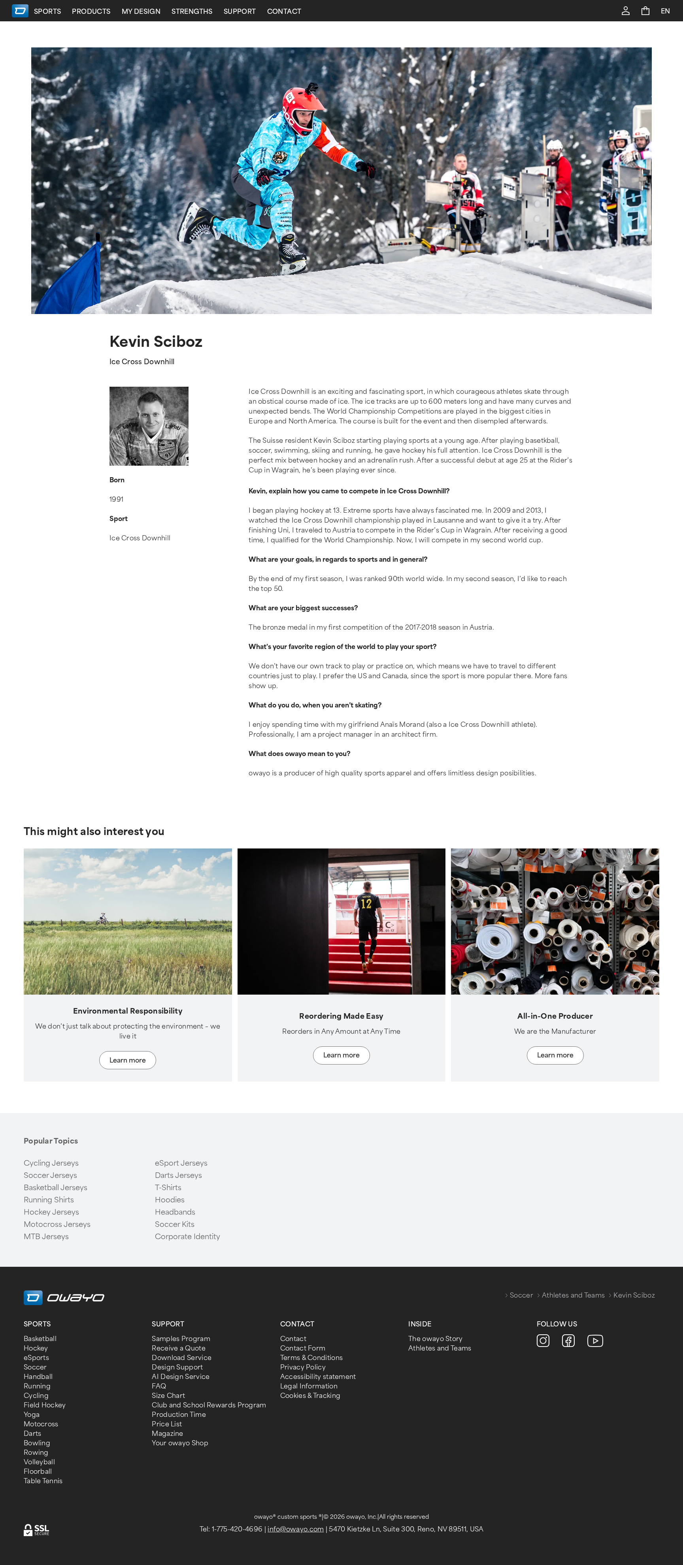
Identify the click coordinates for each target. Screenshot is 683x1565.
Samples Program (181, 1339)
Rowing (36, 1452)
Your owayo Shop (180, 1443)
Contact (284, 11)
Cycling (36, 1395)
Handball (38, 1377)
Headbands (175, 1212)
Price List (167, 1424)
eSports (36, 1358)
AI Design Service (180, 1377)
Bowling (37, 1443)
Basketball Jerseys (55, 1187)
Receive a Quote (179, 1348)
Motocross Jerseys (57, 1224)
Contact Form (303, 1348)
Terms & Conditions (311, 1358)
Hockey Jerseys (51, 1212)
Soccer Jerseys (50, 1175)
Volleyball (39, 1462)
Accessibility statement (318, 1377)
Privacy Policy (303, 1367)
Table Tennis (43, 1481)
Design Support (177, 1367)
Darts (33, 1433)
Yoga (32, 1414)
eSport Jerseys (181, 1163)
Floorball (38, 1471)
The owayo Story (435, 1339)
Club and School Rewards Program (209, 1405)
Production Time (179, 1414)
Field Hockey (45, 1405)
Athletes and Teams (573, 1295)
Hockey (36, 1348)
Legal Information (309, 1386)
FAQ (159, 1386)
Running (37, 1386)
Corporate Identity (187, 1236)
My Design (141, 11)
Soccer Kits (174, 1224)
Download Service (181, 1358)
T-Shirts (168, 1187)
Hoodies (170, 1200)
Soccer (521, 1295)
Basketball (40, 1339)
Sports (47, 11)
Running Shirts (49, 1200)
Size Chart (168, 1395)
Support (240, 11)
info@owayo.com (296, 1529)
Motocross (41, 1424)
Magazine (167, 1433)
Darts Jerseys (178, 1175)
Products (91, 11)
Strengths (192, 11)
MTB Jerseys (46, 1236)
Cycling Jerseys (51, 1163)
